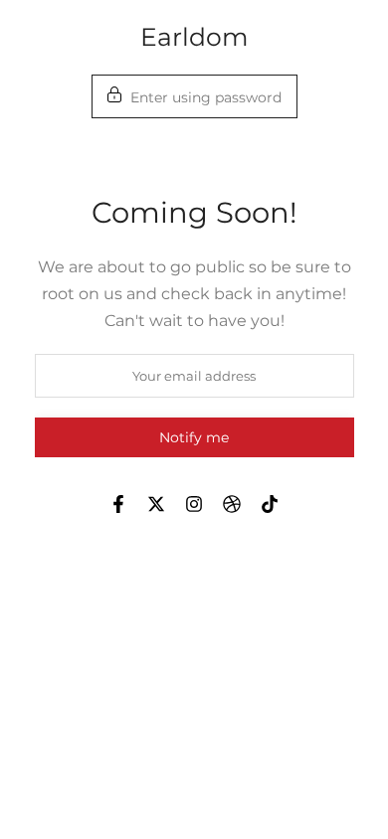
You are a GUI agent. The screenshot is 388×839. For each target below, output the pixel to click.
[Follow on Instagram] (194, 504)
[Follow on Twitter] (156, 504)
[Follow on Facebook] (118, 504)
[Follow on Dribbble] (232, 504)
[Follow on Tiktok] (270, 504)
